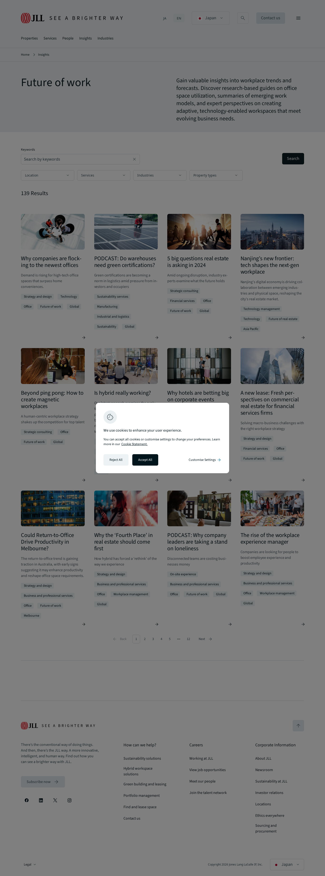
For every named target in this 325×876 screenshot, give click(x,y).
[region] (162, 438)
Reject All (116, 460)
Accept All (145, 460)
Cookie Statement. (134, 444)
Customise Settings (205, 460)
